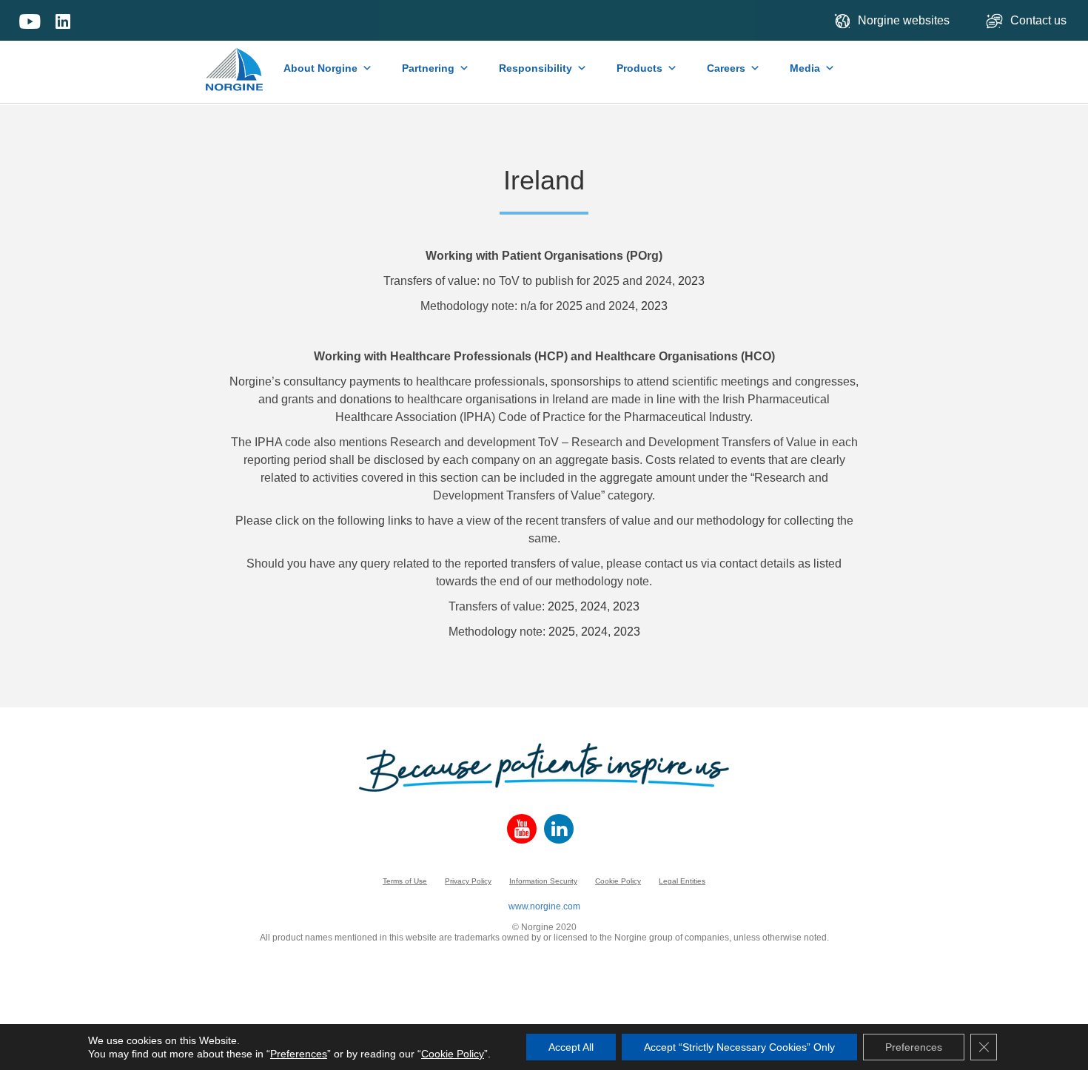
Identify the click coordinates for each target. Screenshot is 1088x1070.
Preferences (298, 1054)
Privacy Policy (468, 881)
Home (235, 62)
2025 (561, 606)
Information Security (543, 881)
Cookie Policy (618, 881)
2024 (593, 606)
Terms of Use (405, 881)
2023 (691, 281)
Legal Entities (682, 881)
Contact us (1039, 20)
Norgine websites (904, 20)
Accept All (571, 1047)
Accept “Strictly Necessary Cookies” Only (739, 1047)
